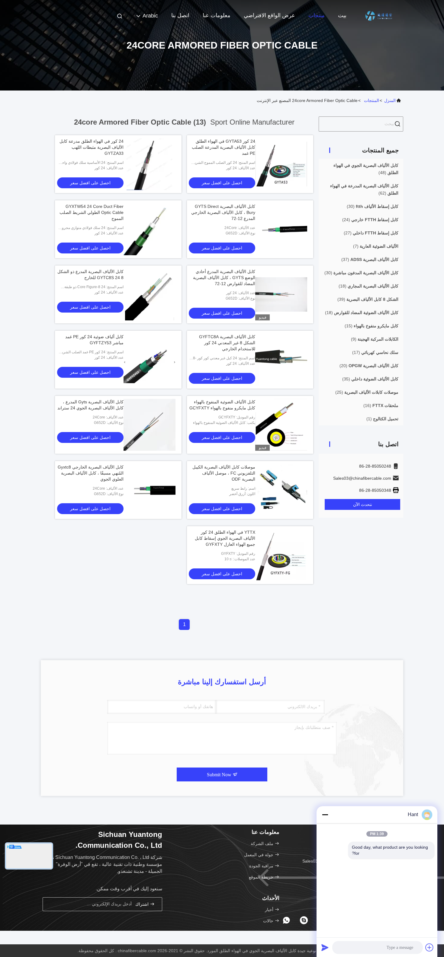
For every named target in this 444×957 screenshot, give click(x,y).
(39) (367, 299)
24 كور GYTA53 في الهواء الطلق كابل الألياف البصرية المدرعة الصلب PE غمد (223, 147)
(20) (368, 365)
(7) (375, 246)
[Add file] (429, 947)
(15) (371, 325)
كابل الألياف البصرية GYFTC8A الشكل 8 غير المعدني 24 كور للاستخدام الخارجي (227, 342)
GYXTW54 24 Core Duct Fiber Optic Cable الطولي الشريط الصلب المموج (92, 212)
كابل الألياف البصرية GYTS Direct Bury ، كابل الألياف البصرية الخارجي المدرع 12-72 (223, 212)
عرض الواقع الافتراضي (269, 15)
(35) (370, 379)
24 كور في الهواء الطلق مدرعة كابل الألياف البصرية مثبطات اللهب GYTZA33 (92, 147)
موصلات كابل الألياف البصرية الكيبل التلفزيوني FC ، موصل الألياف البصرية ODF (223, 473)
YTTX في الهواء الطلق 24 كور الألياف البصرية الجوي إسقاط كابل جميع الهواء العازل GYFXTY (225, 538)
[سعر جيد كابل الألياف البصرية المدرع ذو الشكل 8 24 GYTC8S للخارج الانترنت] (149, 294)
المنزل (390, 100)
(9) (374, 339)
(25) (366, 392)
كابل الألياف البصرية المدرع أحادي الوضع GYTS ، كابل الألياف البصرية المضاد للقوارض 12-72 (224, 277)
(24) (370, 219)
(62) (364, 189)
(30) (372, 206)
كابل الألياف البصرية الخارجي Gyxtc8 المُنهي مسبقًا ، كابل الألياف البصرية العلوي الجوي (91, 473)
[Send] (325, 947)
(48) (365, 169)
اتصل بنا (180, 15)
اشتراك (142, 904)
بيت (342, 15)
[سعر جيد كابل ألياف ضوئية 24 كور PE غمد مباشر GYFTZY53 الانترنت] (149, 360)
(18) (368, 286)
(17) (375, 352)
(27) (371, 233)
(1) (382, 418)
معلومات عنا (216, 15)
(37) (369, 259)
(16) (380, 405)
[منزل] (379, 15)
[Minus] (325, 814)
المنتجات (371, 100)
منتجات (316, 15)
